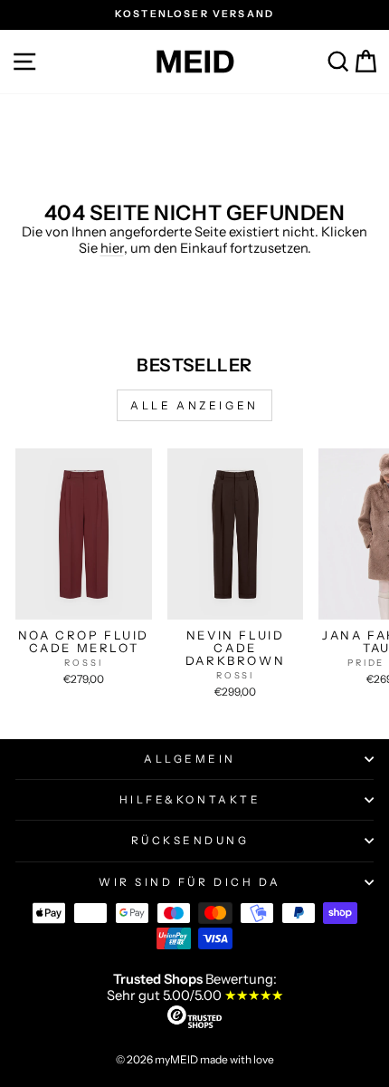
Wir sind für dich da (190, 882)
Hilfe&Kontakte (190, 800)
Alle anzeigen (194, 405)
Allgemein (190, 759)
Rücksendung (190, 840)
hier (112, 248)
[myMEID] (194, 61)
